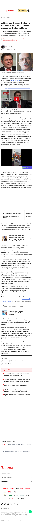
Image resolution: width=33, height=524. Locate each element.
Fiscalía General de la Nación (18, 361)
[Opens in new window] (5, 504)
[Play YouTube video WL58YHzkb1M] (16, 99)
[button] (16, 99)
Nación (8, 17)
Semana (3, 17)
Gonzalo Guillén (6, 363)
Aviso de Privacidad (7, 508)
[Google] (2, 504)
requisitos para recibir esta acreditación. (17, 88)
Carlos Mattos (5, 361)
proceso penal (15, 80)
